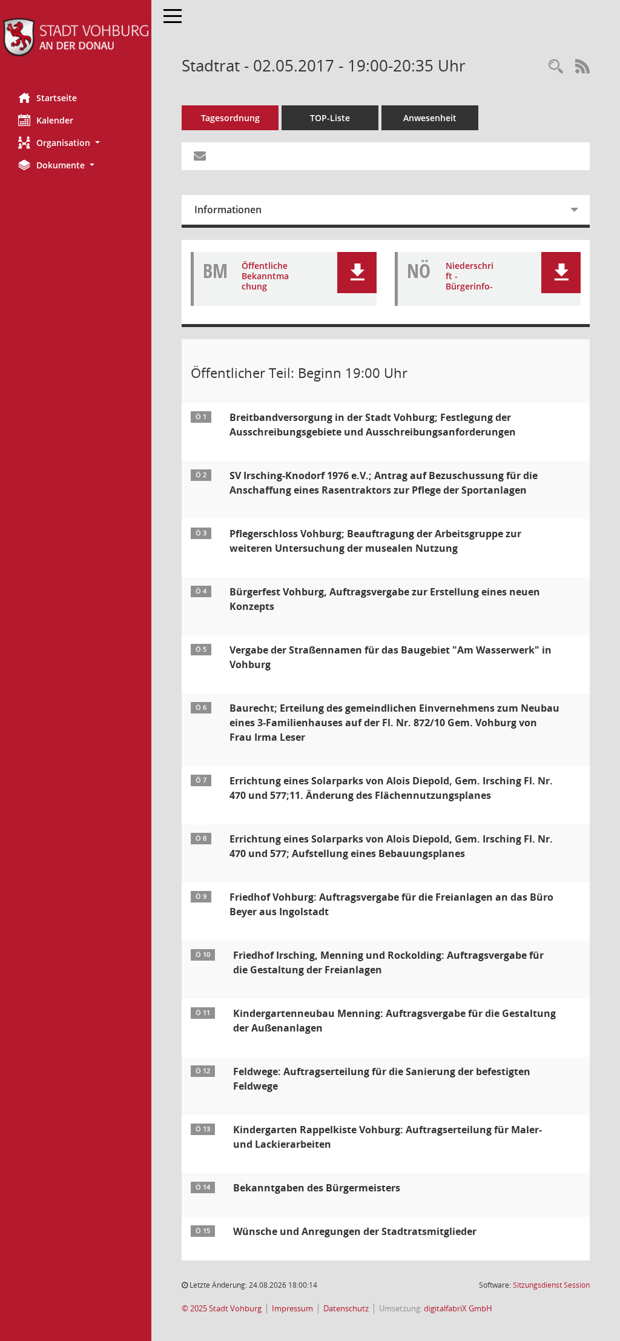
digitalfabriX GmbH (458, 1308)
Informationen (228, 209)
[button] (75, 142)
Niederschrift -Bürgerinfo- (469, 276)
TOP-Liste (330, 118)
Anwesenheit (430, 118)
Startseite (56, 98)
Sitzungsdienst (551, 1285)
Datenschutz (346, 1308)
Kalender (54, 120)
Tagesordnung (230, 118)
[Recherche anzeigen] (555, 67)
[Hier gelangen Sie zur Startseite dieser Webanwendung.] (75, 37)
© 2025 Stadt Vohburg (222, 1308)
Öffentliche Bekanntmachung (265, 276)
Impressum (292, 1308)
